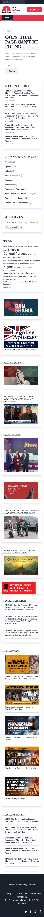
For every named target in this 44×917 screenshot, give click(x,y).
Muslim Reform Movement (20, 263)
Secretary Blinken (8, 276)
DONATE (34, 9)
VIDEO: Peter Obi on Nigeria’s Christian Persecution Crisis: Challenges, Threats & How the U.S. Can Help (21, 116)
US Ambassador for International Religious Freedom (20, 283)
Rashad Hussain (9, 270)
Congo (5, 250)
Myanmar (31, 263)
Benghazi (13, 246)
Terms (11, 885)
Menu (7, 18)
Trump (35, 276)
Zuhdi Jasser (7, 287)
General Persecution (18, 254)
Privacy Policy (21, 885)
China (25, 246)
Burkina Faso (19, 246)
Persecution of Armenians (16, 203)
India (35, 254)
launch (38, 260)
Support (32, 885)
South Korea (21, 276)
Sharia (15, 276)
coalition (36, 246)
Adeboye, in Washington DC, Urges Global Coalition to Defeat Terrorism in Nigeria (21, 138)
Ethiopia (13, 249)
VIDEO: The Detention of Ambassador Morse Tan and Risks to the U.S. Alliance (21, 105)
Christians (30, 246)
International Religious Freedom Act (17, 260)
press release (26, 267)
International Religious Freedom (12, 257)
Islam (34, 260)
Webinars (9, 185)
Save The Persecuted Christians (18, 194)
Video (7, 171)
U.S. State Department (9, 279)
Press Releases (11, 175)
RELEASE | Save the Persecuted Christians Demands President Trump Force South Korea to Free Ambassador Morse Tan (21, 94)
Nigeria (8, 267)
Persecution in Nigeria (14, 198)
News (7, 162)
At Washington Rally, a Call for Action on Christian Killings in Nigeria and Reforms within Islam (22, 861)
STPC (26, 276)
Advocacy (9, 180)
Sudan (30, 276)
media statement (8, 263)
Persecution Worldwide (14, 189)
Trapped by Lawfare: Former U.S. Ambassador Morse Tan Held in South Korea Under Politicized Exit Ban (20, 127)
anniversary (6, 246)
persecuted (17, 267)
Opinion (8, 166)
